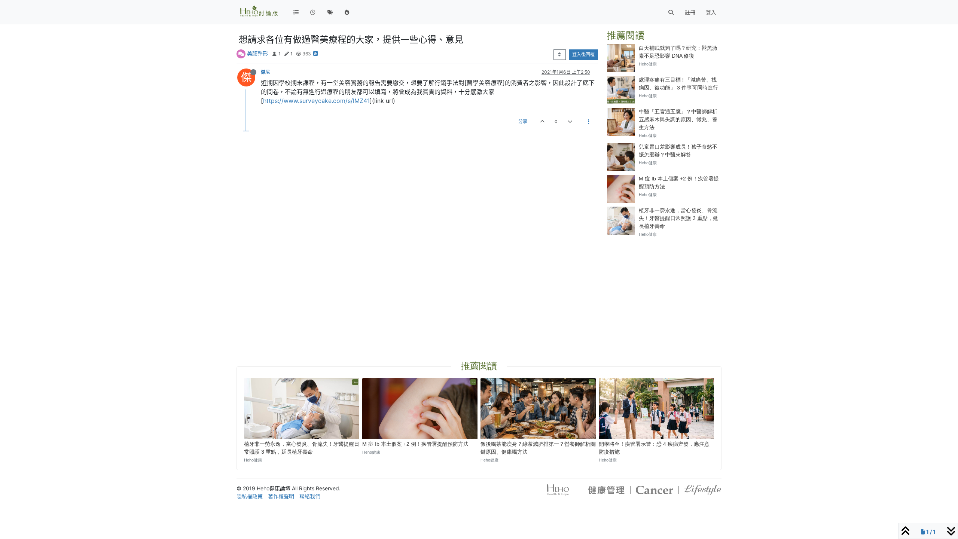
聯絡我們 (309, 496)
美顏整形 (257, 53)
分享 (522, 121)
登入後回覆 (583, 54)
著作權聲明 (281, 496)
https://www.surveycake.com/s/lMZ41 (316, 100)
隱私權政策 (250, 496)
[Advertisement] (664, 290)
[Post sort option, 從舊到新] (559, 54)
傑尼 (265, 72)
